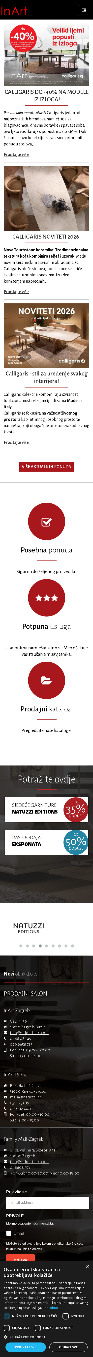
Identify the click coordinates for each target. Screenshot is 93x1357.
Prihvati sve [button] (25, 1347)
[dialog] (46, 1309)
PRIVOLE (15, 1216)
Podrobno (50, 1308)
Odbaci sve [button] (68, 1347)
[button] (46, 1337)
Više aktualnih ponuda (46, 467)
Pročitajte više (16, 154)
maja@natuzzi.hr (25, 1097)
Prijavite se (16, 1192)
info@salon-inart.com (29, 1033)
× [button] (87, 1266)
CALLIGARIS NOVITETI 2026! (46, 237)
